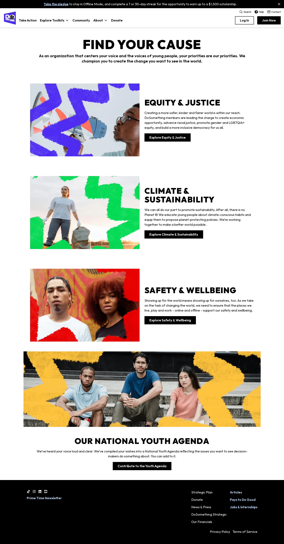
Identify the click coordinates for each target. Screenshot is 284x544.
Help (261, 11)
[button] (54, 22)
